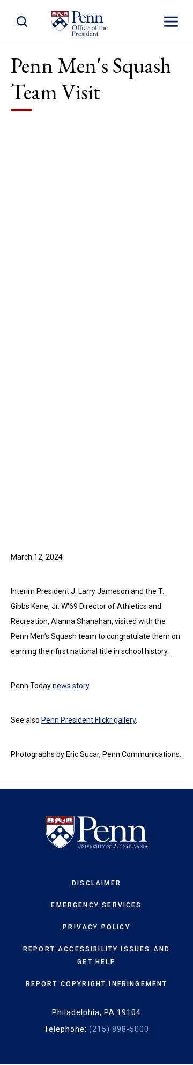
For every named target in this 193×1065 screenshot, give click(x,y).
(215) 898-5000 (119, 1029)
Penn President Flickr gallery (88, 720)
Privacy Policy (96, 927)
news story (71, 685)
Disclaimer (96, 883)
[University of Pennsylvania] (96, 832)
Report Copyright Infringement (97, 984)
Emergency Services (96, 905)
